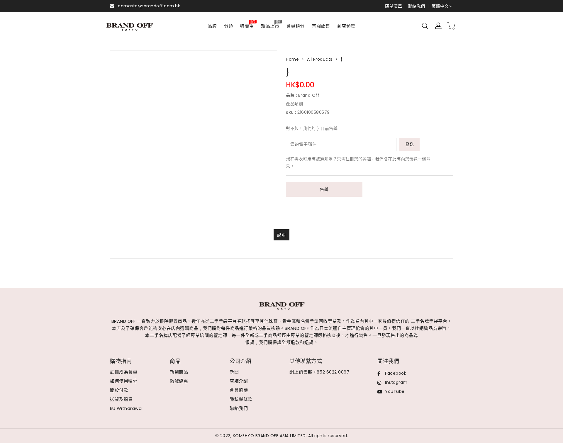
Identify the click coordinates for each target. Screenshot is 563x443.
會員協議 (239, 390)
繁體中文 (440, 6)
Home (292, 59)
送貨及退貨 (121, 399)
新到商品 (179, 372)
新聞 (234, 372)
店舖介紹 (239, 381)
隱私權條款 (241, 399)
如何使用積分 (123, 381)
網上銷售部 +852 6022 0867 (319, 372)
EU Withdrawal (126, 408)
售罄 (324, 189)
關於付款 (119, 390)
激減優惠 (179, 381)
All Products (320, 59)
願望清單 (393, 6)
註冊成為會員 (123, 372)
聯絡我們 (416, 6)
